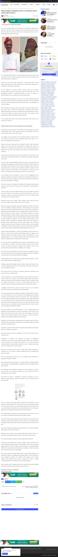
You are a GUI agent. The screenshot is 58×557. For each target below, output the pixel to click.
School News (47, 119)
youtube (54, 59)
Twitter (14, 481)
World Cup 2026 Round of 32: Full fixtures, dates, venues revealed (52, 13)
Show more (35, 493)
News (53, 106)
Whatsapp (19, 481)
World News (53, 126)
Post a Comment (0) (19, 509)
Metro (42, 106)
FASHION (51, 95)
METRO (46, 106)
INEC (48, 102)
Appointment (43, 83)
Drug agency (48, 89)
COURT (49, 87)
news (50, 106)
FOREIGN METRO (44, 98)
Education (43, 91)
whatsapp (54, 56)
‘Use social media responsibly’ (50, 34)
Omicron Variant (44, 109)
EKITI (53, 91)
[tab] (11, 5)
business (48, 83)
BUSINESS (43, 85)
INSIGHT (51, 102)
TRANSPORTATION (44, 124)
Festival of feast (48, 96)
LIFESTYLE (52, 104)
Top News (37, 4)
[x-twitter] (51, 1)
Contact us (49, 555)
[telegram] (57, 1)
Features (31, 4)
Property (52, 115)
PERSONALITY (43, 113)
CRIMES (53, 87)
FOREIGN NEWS (51, 98)
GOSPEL (42, 100)
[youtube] (53, 1)
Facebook (8, 481)
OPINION (42, 111)
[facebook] (49, 1)
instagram (45, 59)
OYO (52, 111)
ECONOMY (54, 89)
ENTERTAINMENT (51, 93)
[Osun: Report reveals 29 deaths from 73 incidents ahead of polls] (43, 20)
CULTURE (43, 89)
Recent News (16, 4)
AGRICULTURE (53, 82)
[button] (54, 4)
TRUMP (50, 124)
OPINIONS (48, 111)
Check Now (8, 551)
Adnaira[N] (36, 19)
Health (47, 100)
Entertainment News (44, 95)
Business (53, 83)
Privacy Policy (54, 555)
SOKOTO (42, 120)
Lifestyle (48, 4)
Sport (47, 120)
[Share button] (23, 482)
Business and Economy (50, 85)
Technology (49, 122)
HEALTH (51, 100)
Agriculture (47, 82)
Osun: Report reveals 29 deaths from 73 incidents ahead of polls (52, 20)
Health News (43, 102)
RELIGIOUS (54, 117)
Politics (53, 113)
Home (11, 4)
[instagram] (55, 1)
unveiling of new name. (45, 126)
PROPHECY (43, 117)
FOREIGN (54, 96)
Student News (43, 122)
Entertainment (24, 4)
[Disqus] (20, 526)
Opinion (53, 109)
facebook (45, 56)
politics (49, 113)
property (47, 115)
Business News (43, 87)
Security (52, 119)
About (45, 555)
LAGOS (42, 104)
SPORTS (50, 120)
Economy (44, 4)
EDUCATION (48, 91)
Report (42, 119)
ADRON (42, 82)
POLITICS (5, 8)
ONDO (49, 109)
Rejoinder (48, 117)
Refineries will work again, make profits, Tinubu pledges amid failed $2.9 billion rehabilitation (51, 27)
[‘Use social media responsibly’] (43, 34)
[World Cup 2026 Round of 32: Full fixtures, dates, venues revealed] (43, 13)
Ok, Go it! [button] (5, 553)
